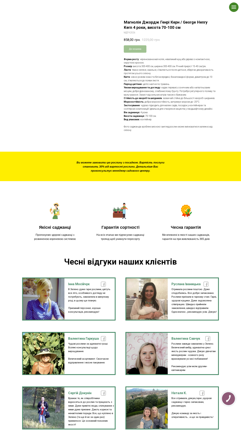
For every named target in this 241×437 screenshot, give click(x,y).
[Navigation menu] (233, 7)
